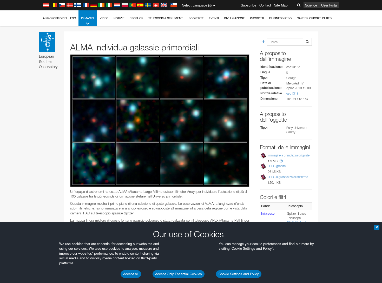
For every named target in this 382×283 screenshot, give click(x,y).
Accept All (131, 274)
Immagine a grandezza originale (288, 155)
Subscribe (248, 5)
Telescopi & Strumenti (165, 18)
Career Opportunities (314, 18)
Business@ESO (280, 18)
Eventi (214, 18)
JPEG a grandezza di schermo (288, 177)
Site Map (281, 5)
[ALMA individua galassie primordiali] (159, 120)
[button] (281, 161)
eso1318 (292, 93)
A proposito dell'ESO (59, 18)
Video (104, 18)
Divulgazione (234, 18)
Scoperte (196, 18)
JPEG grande (277, 166)
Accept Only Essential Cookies (178, 274)
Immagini (88, 18)
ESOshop (136, 18)
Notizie (119, 18)
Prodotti (257, 18)
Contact (265, 5)
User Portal (329, 5)
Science (311, 5)
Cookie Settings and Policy (239, 274)
